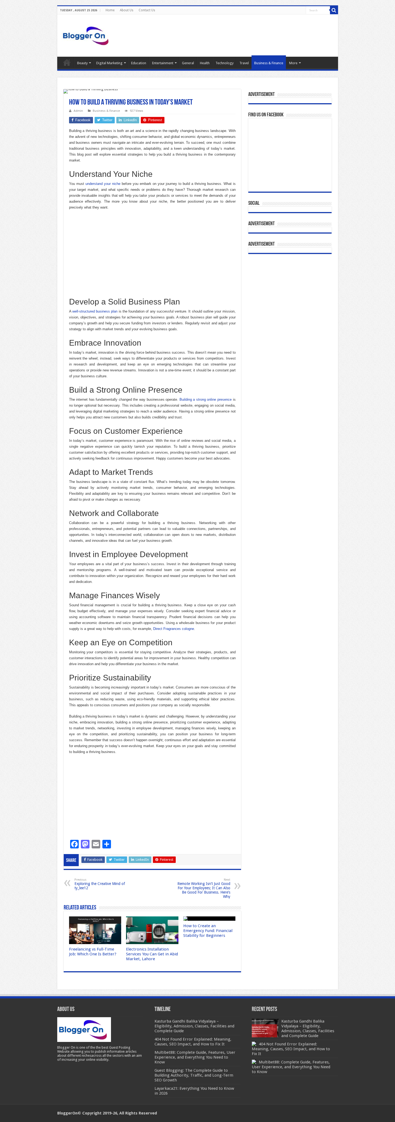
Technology (225, 63)
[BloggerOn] (86, 34)
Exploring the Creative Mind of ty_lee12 (99, 884)
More (293, 63)
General (188, 63)
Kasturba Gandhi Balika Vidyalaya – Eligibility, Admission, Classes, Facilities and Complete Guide (307, 1028)
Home (110, 10)
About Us (126, 10)
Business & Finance (268, 63)
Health (205, 63)
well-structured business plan (95, 311)
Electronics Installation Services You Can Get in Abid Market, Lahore (152, 954)
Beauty (82, 63)
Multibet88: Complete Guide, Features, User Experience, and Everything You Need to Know (291, 1067)
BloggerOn (67, 1113)
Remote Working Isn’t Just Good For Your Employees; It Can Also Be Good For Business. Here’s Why (203, 888)
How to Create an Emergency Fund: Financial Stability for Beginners (207, 930)
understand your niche (102, 184)
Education (138, 63)
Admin (78, 111)
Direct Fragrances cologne (173, 629)
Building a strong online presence (205, 399)
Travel (244, 63)
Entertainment (162, 63)
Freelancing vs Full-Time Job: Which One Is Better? (92, 951)
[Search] (334, 10)
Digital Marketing (109, 63)
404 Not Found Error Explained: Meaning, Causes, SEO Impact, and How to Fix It (291, 1049)
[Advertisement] (152, 253)
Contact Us (147, 10)
